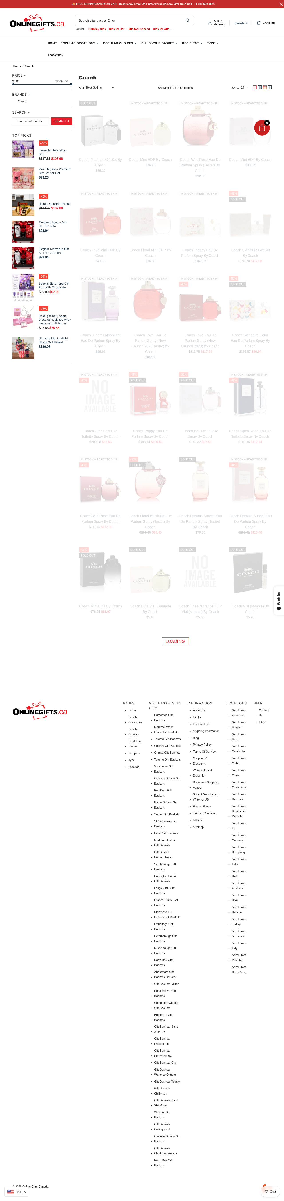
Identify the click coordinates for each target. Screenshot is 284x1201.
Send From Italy (239, 945)
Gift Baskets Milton (166, 984)
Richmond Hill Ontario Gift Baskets (167, 914)
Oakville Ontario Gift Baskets (167, 1139)
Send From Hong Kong (239, 969)
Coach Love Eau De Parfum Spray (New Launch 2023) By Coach (200, 340)
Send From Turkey (239, 921)
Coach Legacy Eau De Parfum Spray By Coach (200, 253)
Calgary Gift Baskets (167, 745)
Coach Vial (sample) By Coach (250, 609)
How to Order (201, 724)
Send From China (239, 773)
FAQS (197, 717)
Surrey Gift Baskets (167, 814)
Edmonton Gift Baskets (163, 717)
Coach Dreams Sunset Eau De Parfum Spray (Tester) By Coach (200, 521)
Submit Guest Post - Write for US (206, 797)
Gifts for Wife (161, 29)
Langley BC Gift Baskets (164, 890)
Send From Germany (239, 838)
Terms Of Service (204, 751)
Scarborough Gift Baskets (165, 866)
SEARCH (61, 121)
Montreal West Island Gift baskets (166, 729)
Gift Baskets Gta (165, 1062)
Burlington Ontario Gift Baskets (165, 878)
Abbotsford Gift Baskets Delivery (165, 974)
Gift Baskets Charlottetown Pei (165, 1151)
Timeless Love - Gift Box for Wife (53, 224)
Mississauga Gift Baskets (165, 950)
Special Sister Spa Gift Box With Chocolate (54, 285)
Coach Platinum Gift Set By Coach (100, 162)
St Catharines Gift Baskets (165, 824)
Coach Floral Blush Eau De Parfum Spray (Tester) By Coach (150, 521)
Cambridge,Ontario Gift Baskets (166, 1005)
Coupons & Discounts (200, 761)
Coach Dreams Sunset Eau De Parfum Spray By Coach (250, 521)
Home (17, 66)
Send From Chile (239, 761)
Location (133, 767)
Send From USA (239, 897)
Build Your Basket (135, 744)
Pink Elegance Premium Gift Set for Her (55, 171)
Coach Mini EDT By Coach (250, 160)
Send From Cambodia (239, 749)
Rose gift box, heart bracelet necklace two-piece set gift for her (55, 319)
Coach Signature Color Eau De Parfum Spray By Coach (250, 340)
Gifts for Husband (139, 29)
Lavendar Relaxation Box (53, 152)
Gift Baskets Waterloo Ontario (165, 1072)
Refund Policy (202, 806)
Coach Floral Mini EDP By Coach (150, 253)
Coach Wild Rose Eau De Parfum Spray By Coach (100, 518)
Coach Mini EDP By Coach (150, 160)
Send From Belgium (239, 725)
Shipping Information (206, 731)
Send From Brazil (239, 737)
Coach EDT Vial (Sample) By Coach (150, 609)
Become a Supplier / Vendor (206, 785)
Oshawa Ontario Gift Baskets (167, 781)
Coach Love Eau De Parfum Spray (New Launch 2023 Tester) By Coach (150, 343)
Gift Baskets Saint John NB (166, 1029)
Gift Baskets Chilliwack (162, 1091)
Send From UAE (239, 874)
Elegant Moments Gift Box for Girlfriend (54, 250)
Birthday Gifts (97, 29)
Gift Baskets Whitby (167, 1081)
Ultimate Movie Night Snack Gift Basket (53, 340)
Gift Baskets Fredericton (162, 1041)
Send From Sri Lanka (239, 933)
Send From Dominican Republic (239, 811)
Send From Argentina (239, 713)
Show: (236, 87)
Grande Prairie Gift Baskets (166, 902)
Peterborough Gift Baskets (165, 938)
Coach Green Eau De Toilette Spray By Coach (100, 433)
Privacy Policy (202, 744)
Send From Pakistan (239, 957)
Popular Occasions (135, 720)
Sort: (82, 87)
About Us (199, 710)
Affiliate (198, 820)
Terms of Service (204, 813)
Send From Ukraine (239, 909)
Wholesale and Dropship (202, 773)
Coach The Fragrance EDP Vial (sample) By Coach (200, 609)
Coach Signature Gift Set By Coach (250, 253)
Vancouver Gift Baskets (163, 769)
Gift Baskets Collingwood (162, 1127)
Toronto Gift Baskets (167, 739)
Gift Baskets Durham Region (164, 854)
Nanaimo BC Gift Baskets (165, 993)
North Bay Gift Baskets (163, 962)
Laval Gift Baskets (166, 833)
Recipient (134, 753)
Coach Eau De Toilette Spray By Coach (200, 433)
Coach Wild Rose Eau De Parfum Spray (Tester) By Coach (200, 165)
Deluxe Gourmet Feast (54, 203)
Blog (196, 738)
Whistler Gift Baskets (162, 1115)
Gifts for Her (116, 29)
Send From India (239, 862)
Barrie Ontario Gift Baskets (166, 805)
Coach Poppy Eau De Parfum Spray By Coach (150, 433)
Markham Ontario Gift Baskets (165, 842)
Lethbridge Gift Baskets (163, 926)
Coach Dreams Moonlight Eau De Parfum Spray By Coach (100, 340)
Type (131, 760)
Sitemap (198, 827)
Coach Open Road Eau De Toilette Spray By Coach (250, 433)
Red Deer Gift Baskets (163, 793)
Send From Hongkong (239, 850)
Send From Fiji (239, 826)
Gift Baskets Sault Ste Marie (166, 1103)
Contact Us (264, 713)
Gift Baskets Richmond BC (163, 1053)
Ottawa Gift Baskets (167, 752)
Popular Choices (133, 732)
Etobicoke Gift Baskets (163, 1017)
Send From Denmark (239, 797)
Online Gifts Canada (37, 23)
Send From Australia (239, 886)
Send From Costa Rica (239, 785)
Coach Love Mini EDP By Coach (100, 253)
